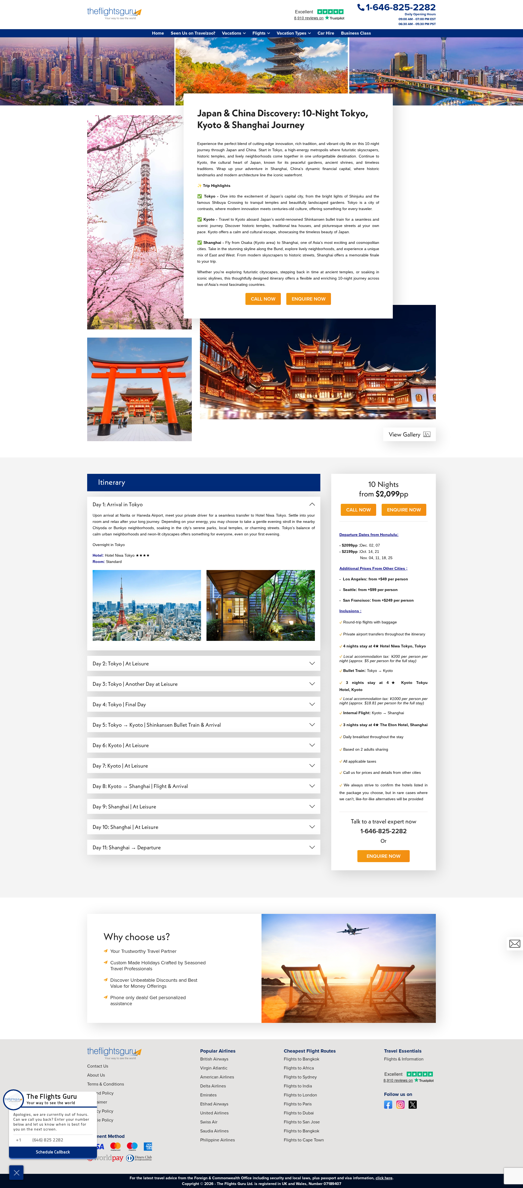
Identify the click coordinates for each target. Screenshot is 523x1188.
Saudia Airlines (214, 1131)
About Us (96, 1075)
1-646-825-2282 (383, 831)
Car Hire (326, 33)
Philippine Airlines (217, 1140)
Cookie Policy (100, 1120)
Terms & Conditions (105, 1084)
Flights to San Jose (302, 1122)
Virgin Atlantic (213, 1068)
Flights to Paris (298, 1104)
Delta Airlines (213, 1086)
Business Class (356, 33)
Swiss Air (208, 1122)
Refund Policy (100, 1093)
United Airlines (214, 1113)
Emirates (208, 1095)
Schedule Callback (53, 1152)
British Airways (214, 1059)
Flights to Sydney (300, 1077)
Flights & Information (404, 1059)
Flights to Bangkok (301, 1059)
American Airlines (217, 1077)
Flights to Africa (299, 1068)
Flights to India (298, 1086)
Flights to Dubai (299, 1113)
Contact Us (97, 1066)
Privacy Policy (100, 1111)
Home (158, 33)
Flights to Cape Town (304, 1140)
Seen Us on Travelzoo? (193, 33)
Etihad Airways (214, 1104)
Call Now (263, 298)
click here (384, 1178)
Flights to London (300, 1095)
